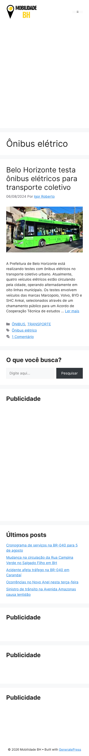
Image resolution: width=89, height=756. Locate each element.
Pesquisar (69, 373)
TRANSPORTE (39, 324)
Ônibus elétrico (24, 330)
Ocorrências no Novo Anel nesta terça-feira (42, 582)
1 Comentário (23, 337)
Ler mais (72, 311)
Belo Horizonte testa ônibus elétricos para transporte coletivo (41, 178)
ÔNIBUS (18, 324)
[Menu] (77, 12)
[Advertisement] (44, 74)
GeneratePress (70, 749)
